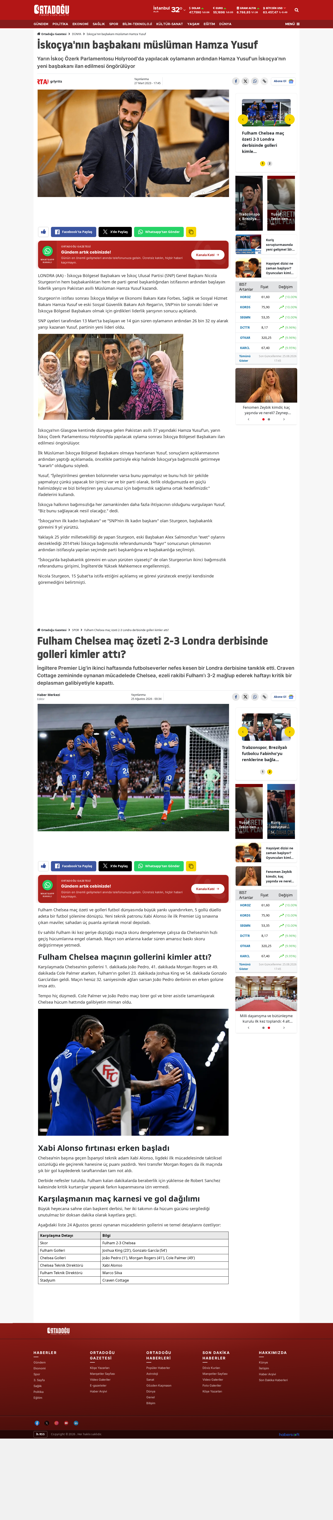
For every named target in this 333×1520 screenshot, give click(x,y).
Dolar (196, 8)
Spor (37, 1374)
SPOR (113, 24)
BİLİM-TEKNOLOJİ (137, 24)
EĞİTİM (209, 24)
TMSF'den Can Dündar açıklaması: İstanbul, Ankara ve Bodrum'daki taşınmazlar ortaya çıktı (266, 410)
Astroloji (152, 1373)
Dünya (150, 1391)
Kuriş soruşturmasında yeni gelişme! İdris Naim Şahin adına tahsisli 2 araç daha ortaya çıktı (280, 245)
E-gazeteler (98, 1385)
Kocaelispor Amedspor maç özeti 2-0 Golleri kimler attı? (264, 139)
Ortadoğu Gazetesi (54, 34)
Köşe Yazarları (99, 1367)
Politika (38, 1391)
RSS (42, 1434)
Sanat (150, 1379)
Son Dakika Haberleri (273, 1380)
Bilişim (150, 1403)
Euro (219, 8)
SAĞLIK (99, 24)
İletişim (264, 1368)
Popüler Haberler (158, 1367)
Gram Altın (248, 8)
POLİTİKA (60, 24)
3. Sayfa (39, 1380)
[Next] (290, 119)
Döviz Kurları (211, 1367)
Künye (263, 1362)
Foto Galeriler (212, 1385)
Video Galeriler (100, 1379)
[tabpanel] (266, 124)
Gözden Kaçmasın (158, 1385)
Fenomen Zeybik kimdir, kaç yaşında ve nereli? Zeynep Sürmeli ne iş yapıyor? (280, 876)
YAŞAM (193, 24)
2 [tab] (269, 163)
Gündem (40, 1362)
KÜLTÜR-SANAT (169, 24)
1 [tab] (262, 163)
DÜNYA (225, 24)
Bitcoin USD (274, 8)
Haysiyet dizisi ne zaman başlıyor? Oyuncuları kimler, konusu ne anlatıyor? (280, 268)
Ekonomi (40, 1368)
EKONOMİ (80, 24)
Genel (150, 1397)
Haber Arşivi (98, 1391)
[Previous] (243, 119)
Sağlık (38, 1385)
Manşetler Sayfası (102, 1373)
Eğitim (38, 1397)
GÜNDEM (41, 24)
